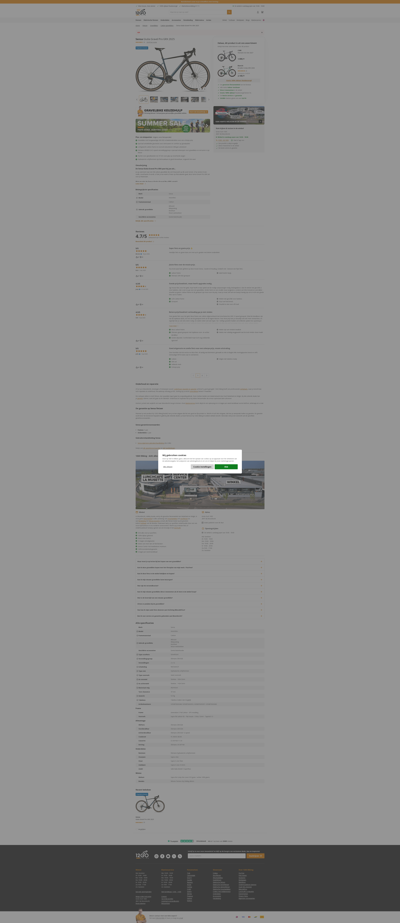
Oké (226, 467)
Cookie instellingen (202, 467)
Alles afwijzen (167, 467)
